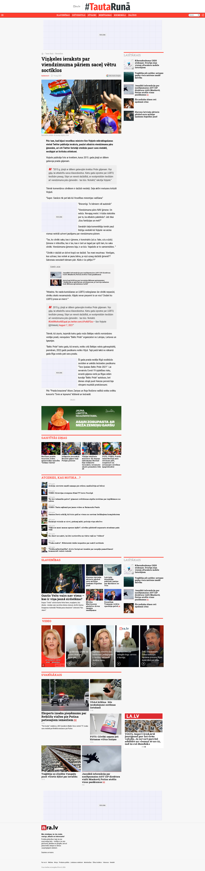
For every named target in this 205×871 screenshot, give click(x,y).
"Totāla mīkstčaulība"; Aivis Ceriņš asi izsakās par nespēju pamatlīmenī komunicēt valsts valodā (81, 550)
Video (46, 621)
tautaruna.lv (45, 76)
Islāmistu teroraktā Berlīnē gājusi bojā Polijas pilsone (70, 458)
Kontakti (112, 862)
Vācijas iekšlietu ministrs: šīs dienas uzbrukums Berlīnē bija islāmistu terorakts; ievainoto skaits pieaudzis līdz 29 (91, 462)
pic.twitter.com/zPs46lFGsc (80, 321)
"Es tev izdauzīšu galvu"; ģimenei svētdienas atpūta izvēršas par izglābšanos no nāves (85, 500)
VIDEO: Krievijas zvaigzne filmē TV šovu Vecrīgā (71, 493)
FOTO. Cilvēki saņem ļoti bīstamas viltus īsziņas (104, 738)
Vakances (106, 862)
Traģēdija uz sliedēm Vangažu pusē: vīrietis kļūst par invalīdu (59, 775)
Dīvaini (92, 15)
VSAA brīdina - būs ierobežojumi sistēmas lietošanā (103, 705)
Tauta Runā (49, 53)
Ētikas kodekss (97, 862)
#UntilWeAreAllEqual (58, 321)
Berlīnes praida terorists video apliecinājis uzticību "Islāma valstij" (50, 459)
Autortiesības (88, 862)
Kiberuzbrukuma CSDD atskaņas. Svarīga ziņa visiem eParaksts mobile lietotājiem (147, 64)
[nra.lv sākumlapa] (76, 6)
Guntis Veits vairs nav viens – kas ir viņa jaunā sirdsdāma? (62, 597)
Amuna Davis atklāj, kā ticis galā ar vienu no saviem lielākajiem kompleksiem (84, 514)
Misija (56, 862)
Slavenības (63, 15)
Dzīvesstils (78, 15)
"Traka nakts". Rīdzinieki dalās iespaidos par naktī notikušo (76, 543)
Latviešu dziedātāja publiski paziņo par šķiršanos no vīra (111, 581)
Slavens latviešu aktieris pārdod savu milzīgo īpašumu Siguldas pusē (147, 114)
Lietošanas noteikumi (76, 862)
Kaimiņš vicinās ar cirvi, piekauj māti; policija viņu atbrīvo (75, 521)
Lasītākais (132, 55)
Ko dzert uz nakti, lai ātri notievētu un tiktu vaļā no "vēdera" (76, 536)
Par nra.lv (44, 862)
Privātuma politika (64, 862)
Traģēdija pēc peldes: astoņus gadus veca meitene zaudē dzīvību (149, 75)
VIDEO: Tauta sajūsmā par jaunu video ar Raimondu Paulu (74, 507)
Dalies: (72, 400)
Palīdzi (132, 15)
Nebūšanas (105, 15)
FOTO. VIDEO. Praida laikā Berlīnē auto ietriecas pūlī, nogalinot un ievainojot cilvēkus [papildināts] (111, 461)
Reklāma (50, 862)
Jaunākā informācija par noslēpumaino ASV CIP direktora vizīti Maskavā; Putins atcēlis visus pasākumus (86, 273)
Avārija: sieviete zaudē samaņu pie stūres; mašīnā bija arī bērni (77, 486)
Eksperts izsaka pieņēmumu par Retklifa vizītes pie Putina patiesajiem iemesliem (63, 716)
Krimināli (120, 15)
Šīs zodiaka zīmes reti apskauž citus (145, 100)
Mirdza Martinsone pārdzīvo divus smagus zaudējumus (93, 606)
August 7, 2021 (66, 325)
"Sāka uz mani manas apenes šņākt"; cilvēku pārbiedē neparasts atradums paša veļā (84, 529)
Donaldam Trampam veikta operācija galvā (111, 604)
